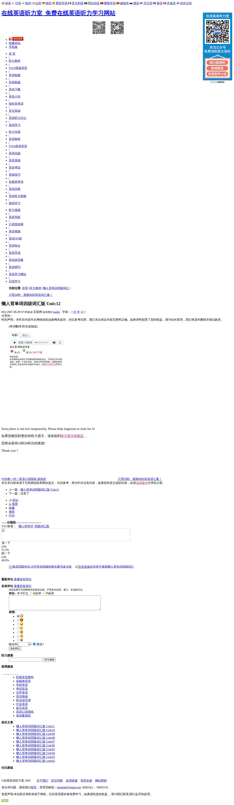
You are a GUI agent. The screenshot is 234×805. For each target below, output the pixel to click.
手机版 (13, 46)
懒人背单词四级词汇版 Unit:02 (35, 760)
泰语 (160, 3)
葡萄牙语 (110, 3)
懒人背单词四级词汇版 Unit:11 (39, 489)
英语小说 (14, 96)
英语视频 (14, 231)
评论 (15, 500)
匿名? (40, 644)
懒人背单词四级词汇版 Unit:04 (35, 753)
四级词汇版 (42, 526)
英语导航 (14, 217)
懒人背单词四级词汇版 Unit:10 (35, 730)
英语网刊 (14, 267)
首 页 (12, 53)
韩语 (28, 3)
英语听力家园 (17, 196)
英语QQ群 (15, 238)
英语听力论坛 (17, 117)
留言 (34, 787)
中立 (25, 593)
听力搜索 (14, 210)
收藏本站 (14, 43)
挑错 (12, 511)
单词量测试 (23, 715)
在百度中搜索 (112, 566)
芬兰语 (148, 3)
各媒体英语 (23, 681)
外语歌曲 (14, 82)
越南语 (124, 3)
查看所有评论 (22, 579)
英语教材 (14, 139)
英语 (8, 3)
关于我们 (42, 780)
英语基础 (22, 696)
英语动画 (14, 153)
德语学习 (14, 203)
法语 (38, 3)
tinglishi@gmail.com (69, 787)
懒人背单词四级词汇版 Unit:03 (35, 757)
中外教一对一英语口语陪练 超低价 (23, 479)
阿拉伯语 (94, 3)
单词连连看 (16, 260)
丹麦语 (171, 3)
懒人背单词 (25, 526)
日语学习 (14, 281)
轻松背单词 (16, 103)
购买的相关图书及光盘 (42, 566)
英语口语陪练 (25, 711)
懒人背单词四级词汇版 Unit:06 (35, 745)
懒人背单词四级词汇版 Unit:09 (35, 733)
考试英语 (22, 688)
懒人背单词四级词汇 (56, 288)
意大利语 (78, 3)
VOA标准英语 (18, 146)
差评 (51, 593)
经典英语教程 (25, 677)
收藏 (12, 507)
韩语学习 (14, 125)
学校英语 (22, 684)
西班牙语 (61, 3)
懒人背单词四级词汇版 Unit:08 (35, 737)
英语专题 (86, 780)
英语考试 (14, 167)
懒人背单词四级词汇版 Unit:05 (35, 749)
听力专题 (14, 131)
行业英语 (22, 704)
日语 (18, 3)
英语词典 (14, 188)
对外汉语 (186, 3)
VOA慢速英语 (18, 68)
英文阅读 (14, 110)
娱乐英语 (22, 707)
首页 (25, 288)
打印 (12, 515)
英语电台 (14, 245)
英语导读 (14, 252)
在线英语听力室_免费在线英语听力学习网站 (58, 13)
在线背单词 (16, 181)
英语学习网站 (17, 274)
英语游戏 (14, 160)
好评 (38, 593)
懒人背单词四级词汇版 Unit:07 (35, 741)
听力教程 (14, 60)
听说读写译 (23, 700)
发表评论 (15, 648)
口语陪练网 (16, 224)
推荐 (15, 504)
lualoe (56, 311)
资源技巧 (14, 174)
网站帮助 (101, 780)
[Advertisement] (28, 401)
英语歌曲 (14, 75)
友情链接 (72, 780)
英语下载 (14, 89)
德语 (48, 3)
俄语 (136, 3)
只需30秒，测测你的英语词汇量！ (31, 294)
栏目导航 (57, 780)
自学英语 (22, 692)
